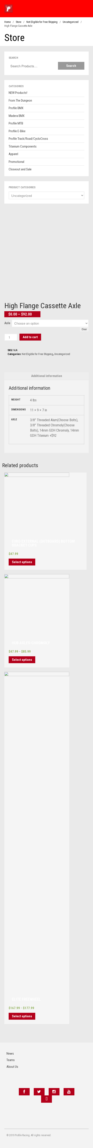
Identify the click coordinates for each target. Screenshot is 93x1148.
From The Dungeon (20, 100)
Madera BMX (16, 116)
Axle (7, 323)
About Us (12, 1067)
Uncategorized (71, 22)
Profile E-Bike (17, 131)
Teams (10, 1060)
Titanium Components (23, 146)
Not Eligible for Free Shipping (42, 22)
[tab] (46, 376)
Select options (22, 562)
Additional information (46, 376)
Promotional (16, 162)
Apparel (13, 154)
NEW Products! (18, 93)
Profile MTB (16, 123)
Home (7, 22)
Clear (84, 329)
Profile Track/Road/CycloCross (28, 139)
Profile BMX (16, 108)
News (10, 1053)
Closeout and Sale (20, 169)
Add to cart (30, 337)
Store (18, 22)
